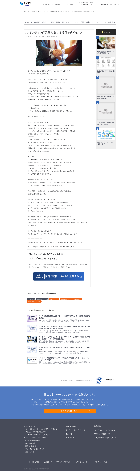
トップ (25, 11)
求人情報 (70, 4)
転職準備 (97, 426)
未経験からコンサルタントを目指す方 (37, 435)
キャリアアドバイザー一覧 (51, 4)
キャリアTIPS (52, 11)
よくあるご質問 (34, 462)
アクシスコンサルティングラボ (38, 11)
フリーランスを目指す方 (33, 449)
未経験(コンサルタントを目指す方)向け (71, 299)
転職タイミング (54, 299)
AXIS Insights (86, 4)
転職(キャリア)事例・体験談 (51, 22)
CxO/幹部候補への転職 (32, 440)
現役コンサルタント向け (34, 301)
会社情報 (46, 462)
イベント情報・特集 (108, 22)
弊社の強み (70, 437)
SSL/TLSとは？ (109, 380)
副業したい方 (29, 452)
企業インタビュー (67, 22)
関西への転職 (29, 446)
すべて (27, 22)
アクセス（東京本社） (63, 462)
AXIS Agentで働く (101, 434)
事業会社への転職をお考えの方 (35, 432)
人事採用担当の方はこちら (108, 4)
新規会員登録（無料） (70, 411)
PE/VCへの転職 (30, 443)
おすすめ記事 (35, 22)
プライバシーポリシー (102, 462)
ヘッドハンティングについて (104, 430)
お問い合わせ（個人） (83, 462)
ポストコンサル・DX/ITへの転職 (35, 437)
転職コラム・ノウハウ (61, 11)
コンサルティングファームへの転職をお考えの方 (41, 429)
